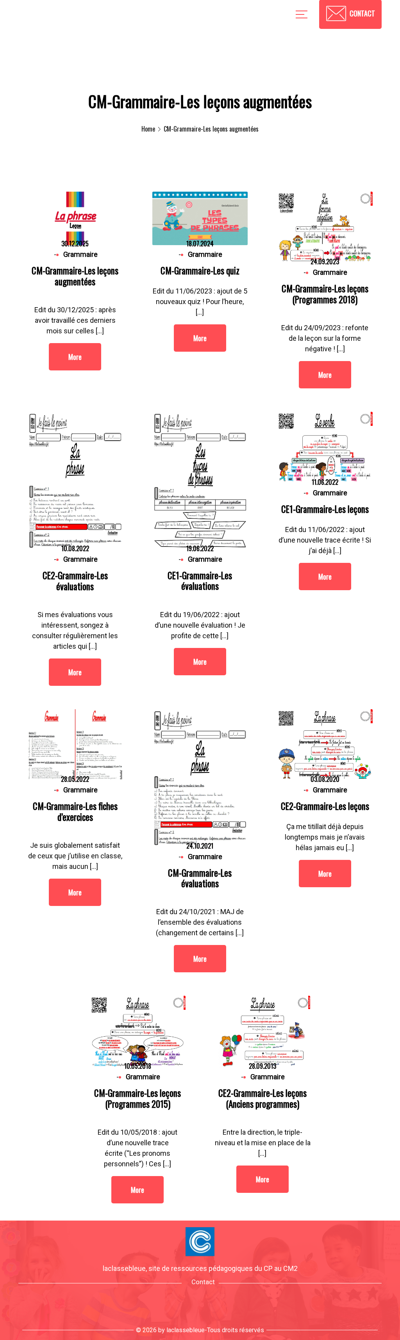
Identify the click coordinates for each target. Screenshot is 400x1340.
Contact (203, 1282)
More (75, 357)
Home (148, 128)
